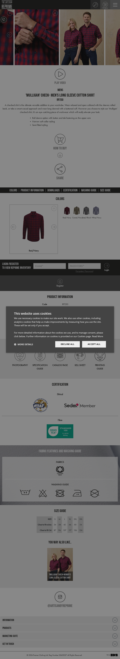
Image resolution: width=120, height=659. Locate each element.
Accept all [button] (94, 344)
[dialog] (60, 329)
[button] (23, 344)
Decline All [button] (67, 344)
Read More (97, 336)
